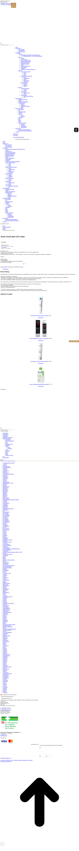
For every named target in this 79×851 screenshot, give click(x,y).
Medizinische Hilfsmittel (7, 437)
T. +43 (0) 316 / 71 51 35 (5, 707)
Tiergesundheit (6, 457)
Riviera (5, 643)
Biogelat (5, 493)
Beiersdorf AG (6, 486)
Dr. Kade (5, 517)
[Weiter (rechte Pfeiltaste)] (2, 843)
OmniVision (5, 611)
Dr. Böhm (5, 513)
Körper (6, 453)
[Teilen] (3, 842)
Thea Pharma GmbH (7, 673)
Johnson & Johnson (7, 566)
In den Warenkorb (4, 260)
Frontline (5, 540)
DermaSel (5, 506)
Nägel (6, 454)
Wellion (5, 690)
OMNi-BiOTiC (6, 608)
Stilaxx (4, 663)
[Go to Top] (39, 841)
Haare (6, 449)
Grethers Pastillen (7, 549)
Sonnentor (5, 660)
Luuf (4, 581)
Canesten (5, 500)
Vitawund (5, 687)
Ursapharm (6, 678)
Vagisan (5, 679)
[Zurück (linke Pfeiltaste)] (0, 843)
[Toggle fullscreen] (3, 844)
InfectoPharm (6, 563)
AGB (12, 760)
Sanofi (5, 649)
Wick (4, 691)
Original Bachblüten (7, 612)
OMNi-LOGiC (6, 610)
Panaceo (5, 616)
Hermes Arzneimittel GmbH (9, 559)
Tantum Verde (6, 669)
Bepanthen (5, 487)
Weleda (5, 689)
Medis (5, 587)
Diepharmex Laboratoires (8, 508)
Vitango (5, 685)
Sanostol (5, 650)
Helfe (4, 558)
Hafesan (5, 553)
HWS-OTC (5, 562)
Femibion (5, 535)
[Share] (2, 844)
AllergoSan (6, 470)
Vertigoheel (5, 681)
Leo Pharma (5, 577)
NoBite (5, 598)
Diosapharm (5, 509)
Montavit (5, 590)
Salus (4, 646)
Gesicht (6, 446)
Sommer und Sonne (9, 455)
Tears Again (5, 672)
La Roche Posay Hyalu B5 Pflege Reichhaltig (39, 361)
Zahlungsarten (25, 760)
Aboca (4, 465)
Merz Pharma (6, 588)
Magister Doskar (6, 583)
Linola (4, 578)
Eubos (4, 530)
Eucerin (5, 532)
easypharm (5, 525)
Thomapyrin (6, 675)
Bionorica (5, 495)
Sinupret (5, 659)
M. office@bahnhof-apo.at (5, 710)
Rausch (5, 634)
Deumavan (5, 507)
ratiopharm (5, 633)
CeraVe (5, 501)
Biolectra (5, 494)
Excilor (5, 533)
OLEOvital (5, 606)
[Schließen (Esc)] (4, 842)
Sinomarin (5, 658)
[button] (11, 261)
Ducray (5, 523)
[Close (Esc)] (0, 844)
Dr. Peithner (5, 519)
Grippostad (5, 551)
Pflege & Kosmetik (6, 438)
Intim (6, 452)
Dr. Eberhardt (6, 515)
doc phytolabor (6, 512)
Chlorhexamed (6, 503)
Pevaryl (5, 622)
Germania (5, 546)
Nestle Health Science (7, 596)
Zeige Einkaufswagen (17, 137)
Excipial (5, 534)
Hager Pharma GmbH (7, 554)
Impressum (2, 760)
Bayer (5, 485)
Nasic (4, 594)
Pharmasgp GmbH (7, 625)
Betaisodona (6, 489)
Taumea (5, 671)
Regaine (5, 636)
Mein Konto (15, 134)
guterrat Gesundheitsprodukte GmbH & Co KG (12, 552)
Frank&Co (5, 538)
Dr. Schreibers (6, 522)
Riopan (5, 642)
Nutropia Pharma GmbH (8, 603)
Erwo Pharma (6, 528)
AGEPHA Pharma (7, 467)
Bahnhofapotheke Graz (8, 483)
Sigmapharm (6, 655)
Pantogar (5, 617)
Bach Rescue (6, 481)
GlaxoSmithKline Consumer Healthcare (11, 548)
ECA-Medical (6, 526)
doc (4, 510)
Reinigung (10, 448)
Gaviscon (5, 543)
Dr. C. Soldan (6, 514)
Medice (5, 586)
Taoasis (5, 670)
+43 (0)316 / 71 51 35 (4, 4)
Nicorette (5, 597)
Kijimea (5, 568)
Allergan (5, 469)
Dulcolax (5, 524)
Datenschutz (7, 760)
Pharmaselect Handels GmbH (9, 624)
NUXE (5, 604)
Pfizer (4, 623)
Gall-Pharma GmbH (7, 542)
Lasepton (5, 575)
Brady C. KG (6, 497)
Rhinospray (5, 640)
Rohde (4, 644)
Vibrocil (5, 683)
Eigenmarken (5, 433)
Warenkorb (15, 135)
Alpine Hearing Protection (8, 474)
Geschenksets (5, 435)
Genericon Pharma (7, 545)
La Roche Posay (7, 573)
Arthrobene (5, 478)
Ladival (5, 574)
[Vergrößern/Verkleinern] (0, 842)
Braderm (5, 496)
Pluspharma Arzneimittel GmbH (9, 629)
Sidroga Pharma (6, 654)
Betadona (5, 488)
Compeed (5, 504)
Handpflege (7, 450)
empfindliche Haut (9, 444)
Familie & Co (5, 434)
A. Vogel (5, 464)
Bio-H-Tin (5, 490)
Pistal (4, 627)
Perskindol (5, 621)
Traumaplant (6, 676)
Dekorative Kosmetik (9, 440)
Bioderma (5, 491)
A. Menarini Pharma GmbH (9, 462)
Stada (4, 661)
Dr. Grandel (6, 516)
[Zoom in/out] (4, 844)
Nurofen (5, 602)
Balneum (5, 484)
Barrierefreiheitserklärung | (5, 761)
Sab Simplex (6, 645)
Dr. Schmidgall (6, 520)
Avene (22, 266)
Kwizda (5, 571)
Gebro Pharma (6, 544)
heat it (4, 556)
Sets (4, 456)
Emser (4, 527)
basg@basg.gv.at (3, 735)
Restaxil (5, 639)
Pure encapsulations (7, 632)
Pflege (6, 266)
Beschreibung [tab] (5, 269)
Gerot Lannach (6, 547)
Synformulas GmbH (7, 666)
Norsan (5, 600)
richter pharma (6, 641)
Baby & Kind (8, 439)
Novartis (5, 601)
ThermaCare (6, 674)
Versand (4, 247)
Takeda (5, 668)
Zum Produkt (40, 317)
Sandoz (5, 647)
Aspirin (5, 479)
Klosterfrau (6, 569)
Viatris (4, 682)
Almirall (5, 471)
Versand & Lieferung (18, 760)
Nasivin (5, 595)
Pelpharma (5, 620)
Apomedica (5, 476)
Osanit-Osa (5, 614)
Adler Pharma (6, 466)
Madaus (5, 582)
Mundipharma (6, 592)
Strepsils (5, 664)
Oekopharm (6, 605)
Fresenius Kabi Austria (8, 539)
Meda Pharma (6, 585)
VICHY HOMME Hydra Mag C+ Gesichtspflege (39, 338)
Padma (4, 615)
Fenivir (4, 536)
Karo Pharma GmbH (7, 567)
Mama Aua (5, 584)
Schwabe (5, 653)
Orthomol (5, 613)
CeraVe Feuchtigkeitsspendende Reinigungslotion (39, 384)
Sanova (5, 651)
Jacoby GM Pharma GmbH (8, 565)
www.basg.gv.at (3, 734)
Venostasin (5, 680)
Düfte (6, 443)
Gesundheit (5, 436)
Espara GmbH (6, 529)
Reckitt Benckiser (7, 635)
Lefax (4, 576)
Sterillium (5, 662)
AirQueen (5, 468)
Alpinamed (6, 472)
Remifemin (5, 637)
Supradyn (5, 665)
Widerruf (30, 760)
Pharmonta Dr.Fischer (7, 626)
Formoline (5, 537)
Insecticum (5, 564)
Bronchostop (6, 498)
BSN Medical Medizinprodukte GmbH (11, 499)
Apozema (5, 477)
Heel (4, 557)
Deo (6, 442)
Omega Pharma (6, 607)
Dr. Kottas (5, 518)
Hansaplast (5, 555)
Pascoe (4, 619)
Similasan (5, 656)
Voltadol (5, 688)
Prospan (5, 631)
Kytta (4, 572)
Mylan (4, 593)
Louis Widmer (6, 580)
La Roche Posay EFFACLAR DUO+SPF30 (39, 315)
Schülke (5, 652)
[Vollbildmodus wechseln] (2, 842)
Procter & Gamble (7, 630)
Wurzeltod (5, 692)
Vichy (5, 684)
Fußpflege (7, 445)
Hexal (4, 561)
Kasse (23, 137)
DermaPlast (5, 505)
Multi (4, 591)
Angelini (5, 475)
